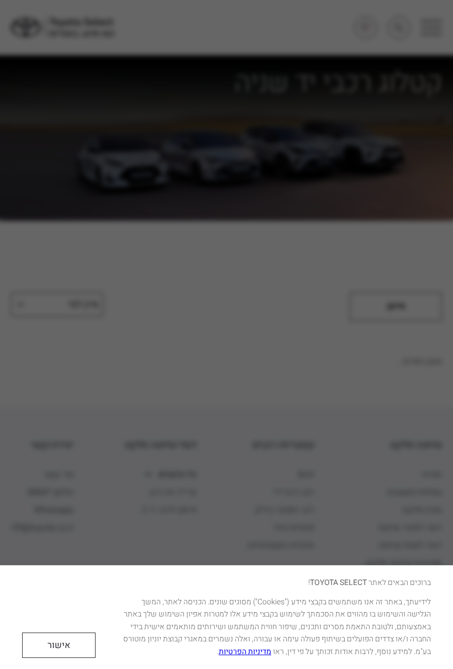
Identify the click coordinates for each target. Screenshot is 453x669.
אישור (59, 645)
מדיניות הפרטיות (245, 651)
